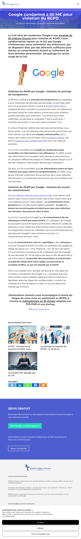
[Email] (43, 385)
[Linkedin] (20, 385)
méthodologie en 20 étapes (38, 301)
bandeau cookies (55, 137)
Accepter (40, 522)
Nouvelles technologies (56, 23)
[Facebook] (35, 385)
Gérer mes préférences (40, 534)
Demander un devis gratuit (24, 426)
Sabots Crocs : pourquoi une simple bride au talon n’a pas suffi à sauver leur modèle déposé (40, 482)
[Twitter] (12, 385)
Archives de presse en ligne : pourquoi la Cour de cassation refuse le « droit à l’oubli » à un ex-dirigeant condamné (40, 488)
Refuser (40, 528)
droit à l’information (56, 106)
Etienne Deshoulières (27, 23)
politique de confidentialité (29, 141)
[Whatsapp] (27, 385)
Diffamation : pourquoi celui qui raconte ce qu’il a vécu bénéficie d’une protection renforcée (38, 495)
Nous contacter (18, 448)
